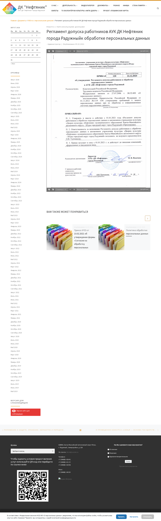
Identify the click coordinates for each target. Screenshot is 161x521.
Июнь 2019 (15, 388)
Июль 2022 (15, 252)
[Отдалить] (70, 51)
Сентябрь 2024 (16, 157)
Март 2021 (14, 311)
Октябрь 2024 (16, 153)
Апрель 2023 (15, 219)
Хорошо (113, 453)
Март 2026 (14, 91)
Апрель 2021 (15, 307)
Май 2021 (14, 303)
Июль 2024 (15, 164)
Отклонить (147, 517)
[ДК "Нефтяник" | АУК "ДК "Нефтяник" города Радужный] (9, 7)
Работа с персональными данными (40, 21)
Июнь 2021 (15, 300)
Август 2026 (15, 80)
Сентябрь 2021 (16, 289)
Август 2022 (15, 248)
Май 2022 (14, 259)
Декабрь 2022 (16, 234)
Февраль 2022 (16, 270)
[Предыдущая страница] (49, 51)
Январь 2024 (15, 186)
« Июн (13, 64)
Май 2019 (14, 391)
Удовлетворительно (119, 456)
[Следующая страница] (53, 51)
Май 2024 (14, 171)
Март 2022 (14, 267)
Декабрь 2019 (16, 366)
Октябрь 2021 (16, 285)
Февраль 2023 (16, 226)
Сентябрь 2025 (16, 113)
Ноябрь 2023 (15, 193)
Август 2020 (15, 336)
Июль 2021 (15, 296)
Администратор (54, 44)
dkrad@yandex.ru (72, 452)
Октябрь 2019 (16, 373)
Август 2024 (15, 160)
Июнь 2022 (15, 256)
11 (16, 45)
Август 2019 (15, 380)
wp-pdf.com (144, 51)
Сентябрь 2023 (16, 201)
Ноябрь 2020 (15, 325)
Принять (121, 517)
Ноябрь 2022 (15, 237)
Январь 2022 (15, 274)
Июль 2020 (15, 340)
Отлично (113, 449)
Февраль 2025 (16, 138)
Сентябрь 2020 (16, 333)
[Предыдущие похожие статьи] (142, 218)
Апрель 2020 (15, 351)
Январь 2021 (15, 318)
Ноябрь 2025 (15, 105)
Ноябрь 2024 (15, 149)
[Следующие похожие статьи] (147, 218)
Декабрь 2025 (16, 102)
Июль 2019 (15, 384)
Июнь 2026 (15, 83)
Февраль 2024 (16, 182)
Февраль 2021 (16, 314)
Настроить (134, 517)
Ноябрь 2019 (15, 369)
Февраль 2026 (16, 94)
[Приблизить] (74, 51)
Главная (13, 21)
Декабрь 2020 (16, 322)
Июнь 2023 (15, 212)
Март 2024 (14, 179)
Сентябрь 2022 (16, 245)
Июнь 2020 (15, 344)
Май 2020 (14, 347)
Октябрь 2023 (16, 197)
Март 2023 (14, 223)
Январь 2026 (15, 98)
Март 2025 (14, 135)
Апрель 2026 (15, 87)
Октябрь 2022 (16, 241)
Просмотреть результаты (128, 466)
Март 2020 (14, 355)
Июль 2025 (15, 120)
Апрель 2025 (15, 131)
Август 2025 (15, 116)
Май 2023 (14, 215)
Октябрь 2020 (16, 329)
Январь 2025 (15, 142)
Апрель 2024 (15, 175)
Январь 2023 (15, 230)
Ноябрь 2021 (15, 281)
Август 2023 (15, 204)
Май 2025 (14, 127)
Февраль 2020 (16, 358)
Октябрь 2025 (16, 109)
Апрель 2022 (15, 263)
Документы (22, 21)
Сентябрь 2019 (16, 377)
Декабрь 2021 (16, 278)
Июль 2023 (15, 208)
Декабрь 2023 (16, 190)
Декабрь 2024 (16, 146)
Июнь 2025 (15, 124)
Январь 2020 (15, 362)
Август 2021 (15, 292)
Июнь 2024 (15, 168)
